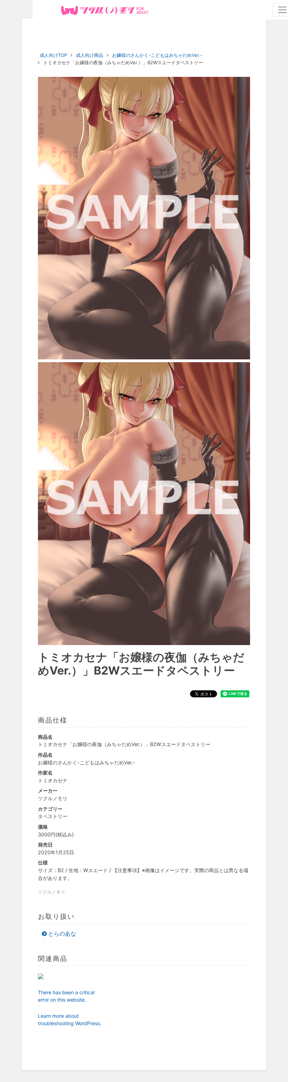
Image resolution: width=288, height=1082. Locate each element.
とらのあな (62, 933)
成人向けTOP (53, 55)
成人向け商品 (89, 55)
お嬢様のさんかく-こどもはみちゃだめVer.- (157, 55)
